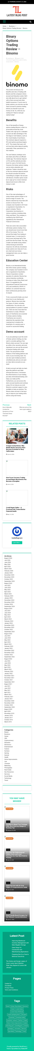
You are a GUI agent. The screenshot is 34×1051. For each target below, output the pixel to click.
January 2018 (8, 715)
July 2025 (7, 585)
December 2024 (9, 600)
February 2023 (8, 646)
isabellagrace (10, 58)
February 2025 (8, 596)
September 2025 (9, 581)
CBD (5, 738)
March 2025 (8, 594)
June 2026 (7, 562)
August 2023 (8, 634)
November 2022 (9, 652)
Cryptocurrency (9, 740)
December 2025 (9, 575)
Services (7, 774)
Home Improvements (10, 759)
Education (7, 742)
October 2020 (8, 705)
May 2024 (7, 615)
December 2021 (9, 676)
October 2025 (8, 579)
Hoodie (25, 1023)
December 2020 (9, 701)
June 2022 (7, 663)
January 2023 (8, 648)
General (6, 755)
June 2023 (7, 638)
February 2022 (8, 671)
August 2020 (8, 709)
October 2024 (8, 604)
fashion (20, 1020)
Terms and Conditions (11, 990)
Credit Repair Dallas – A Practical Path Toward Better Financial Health (15, 509)
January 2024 (8, 623)
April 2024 (7, 617)
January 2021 (8, 699)
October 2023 (8, 629)
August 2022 (8, 659)
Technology (7, 778)
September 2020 (9, 707)
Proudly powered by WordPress (17, 1046)
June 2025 (7, 587)
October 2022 (8, 655)
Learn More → (17, 542)
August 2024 (8, 608)
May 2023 (7, 640)
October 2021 (8, 680)
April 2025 (7, 592)
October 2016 (8, 720)
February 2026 (8, 571)
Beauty (6, 732)
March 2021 (8, 694)
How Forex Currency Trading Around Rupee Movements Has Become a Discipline (16, 479)
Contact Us (8, 983)
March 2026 (8, 569)
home (8, 1023)
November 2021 (9, 678)
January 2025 (8, 598)
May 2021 (7, 690)
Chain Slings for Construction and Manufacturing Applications (20, 950)
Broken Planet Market (16, 1006)
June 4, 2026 (10, 484)
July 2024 (7, 610)
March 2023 (8, 644)
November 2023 (9, 627)
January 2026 (8, 573)
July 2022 (7, 661)
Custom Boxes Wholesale (17, 1011)
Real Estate (7, 770)
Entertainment (8, 747)
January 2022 (8, 673)
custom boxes (19, 1009)
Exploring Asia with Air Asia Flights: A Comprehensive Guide (16, 886)
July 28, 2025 (10, 860)
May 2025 (7, 589)
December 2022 (9, 650)
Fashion (6, 749)
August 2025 (8, 583)
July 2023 (7, 636)
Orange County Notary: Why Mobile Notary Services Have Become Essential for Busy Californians (15, 448)
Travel (6, 780)
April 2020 (7, 711)
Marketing (7, 765)
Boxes (7, 1006)
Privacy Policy (9, 988)
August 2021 (8, 684)
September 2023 (9, 631)
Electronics (7, 744)
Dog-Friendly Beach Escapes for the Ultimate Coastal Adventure (16, 916)
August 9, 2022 (20, 58)
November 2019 (9, 713)
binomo (11, 61)
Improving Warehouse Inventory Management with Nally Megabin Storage (20, 943)
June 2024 (7, 613)
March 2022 (8, 669)
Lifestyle (7, 763)
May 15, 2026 (10, 514)
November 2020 (9, 703)
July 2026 (7, 560)
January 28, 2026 (11, 830)
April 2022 (7, 667)
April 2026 (7, 566)
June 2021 (7, 688)
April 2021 (7, 692)
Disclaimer (8, 985)
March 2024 (8, 619)
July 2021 (7, 686)
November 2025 (9, 577)
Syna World (11, 1031)
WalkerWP (24, 1048)
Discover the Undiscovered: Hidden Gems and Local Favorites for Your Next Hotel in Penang (16, 855)
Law (5, 761)
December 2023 (9, 625)
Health (6, 757)
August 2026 (8, 558)
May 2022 (7, 665)
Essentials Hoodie (20, 1017)
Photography (8, 768)
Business (9, 60)
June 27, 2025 (10, 919)
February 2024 (8, 621)
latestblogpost (18, 1025)
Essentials (11, 1017)
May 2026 (7, 564)
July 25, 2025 (10, 889)
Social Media (8, 776)
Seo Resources (9, 772)
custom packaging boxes (14, 1014)
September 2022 (9, 657)
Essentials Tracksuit (12, 1020)
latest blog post (10, 1025)
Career (6, 736)
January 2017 (8, 717)
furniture (6, 751)
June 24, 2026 (10, 454)
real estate (17, 1028)
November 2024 (9, 602)
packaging (10, 1028)
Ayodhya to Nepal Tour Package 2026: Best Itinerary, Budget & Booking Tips (16, 826)
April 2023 (7, 642)
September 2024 (9, 606)
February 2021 (8, 696)
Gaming (6, 753)
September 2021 (9, 682)
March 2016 (8, 722)
